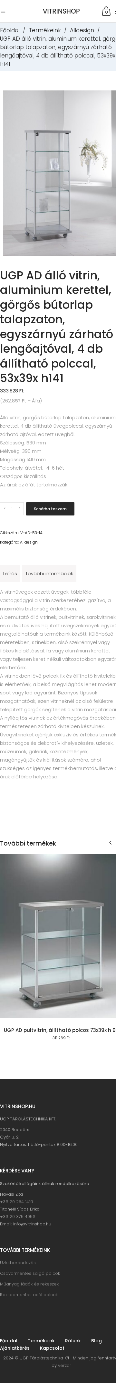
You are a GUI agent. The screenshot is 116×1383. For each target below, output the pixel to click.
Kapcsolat (52, 1348)
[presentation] (110, 842)
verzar (64, 1365)
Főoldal (10, 30)
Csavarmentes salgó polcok (30, 1273)
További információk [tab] (49, 573)
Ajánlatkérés (15, 1348)
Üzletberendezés (18, 1263)
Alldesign (82, 30)
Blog (96, 1340)
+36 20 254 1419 (16, 1202)
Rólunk (73, 1340)
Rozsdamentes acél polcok (29, 1295)
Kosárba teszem (50, 509)
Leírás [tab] (10, 573)
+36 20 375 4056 (17, 1216)
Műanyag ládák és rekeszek (29, 1284)
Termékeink (45, 30)
